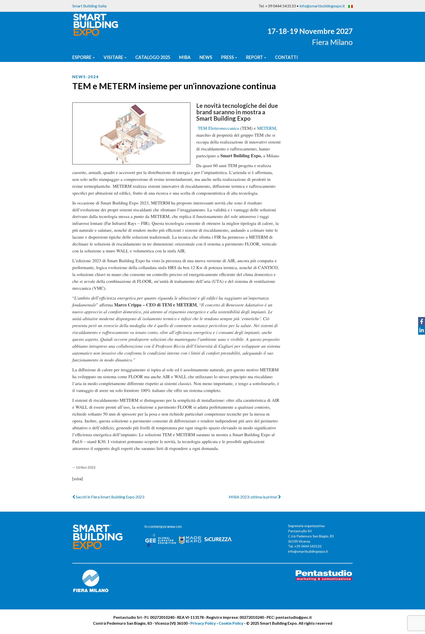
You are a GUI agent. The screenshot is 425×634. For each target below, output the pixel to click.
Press (228, 57)
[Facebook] (421, 321)
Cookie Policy (231, 623)
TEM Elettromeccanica (218, 128)
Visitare (114, 57)
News (205, 57)
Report (255, 57)
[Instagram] (421, 339)
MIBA (185, 57)
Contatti (286, 57)
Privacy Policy (203, 623)
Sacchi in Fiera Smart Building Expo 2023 (109, 496)
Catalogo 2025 (152, 57)
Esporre (82, 57)
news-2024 (85, 76)
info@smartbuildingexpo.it (322, 5)
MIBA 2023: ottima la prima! (253, 496)
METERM (266, 128)
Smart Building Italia (89, 5)
